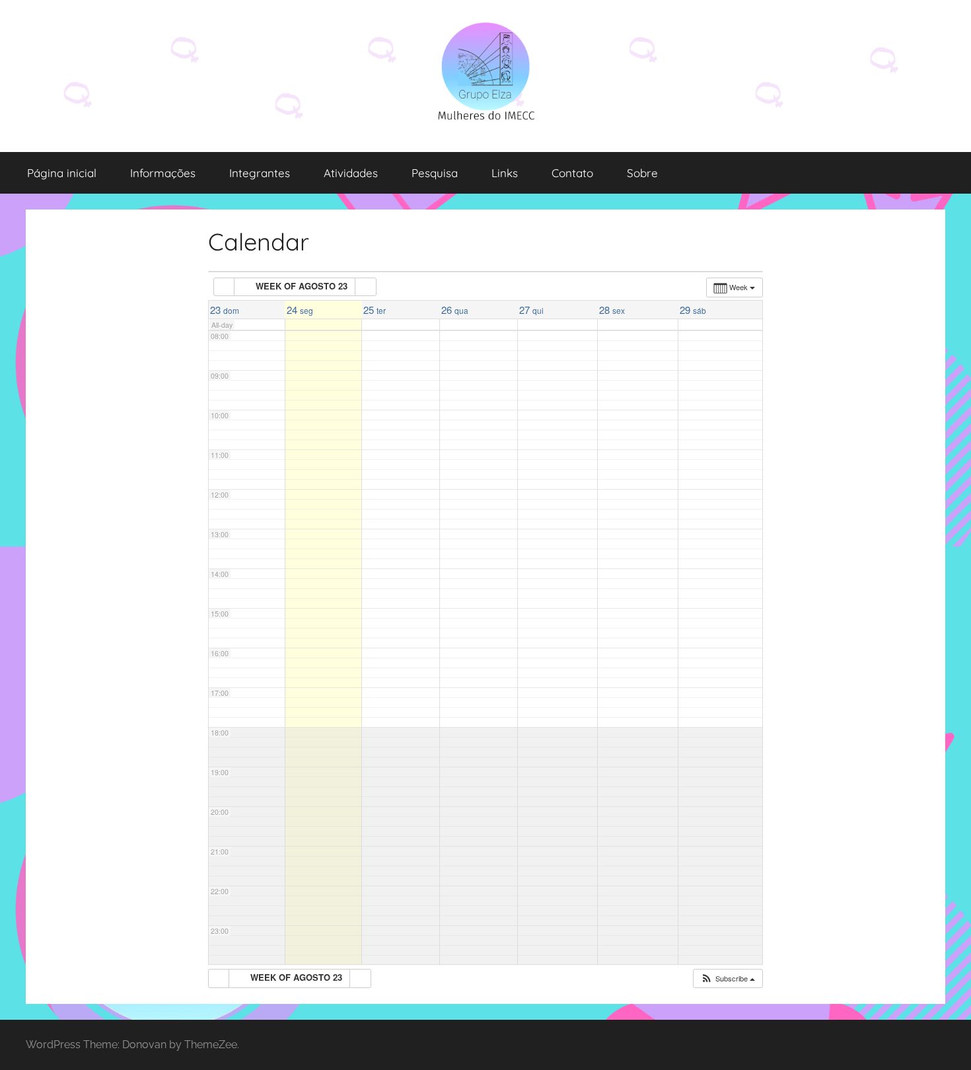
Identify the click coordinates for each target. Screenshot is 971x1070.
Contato (572, 173)
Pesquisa (435, 173)
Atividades (351, 173)
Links (504, 173)
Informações (163, 173)
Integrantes (259, 173)
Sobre (642, 173)
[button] (728, 978)
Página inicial (61, 173)
